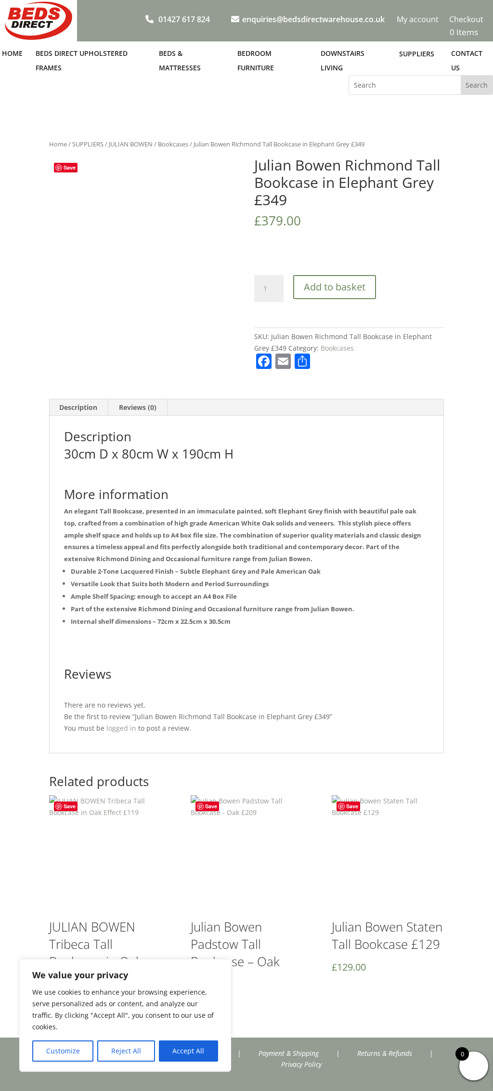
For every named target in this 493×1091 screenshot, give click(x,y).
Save (70, 167)
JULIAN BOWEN (131, 144)
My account (418, 20)
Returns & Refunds (384, 1053)
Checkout (466, 20)
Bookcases (173, 144)
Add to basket (334, 286)
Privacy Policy (301, 1064)
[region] (125, 1015)
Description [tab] (78, 407)
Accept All (188, 1050)
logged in (121, 728)
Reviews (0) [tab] (137, 407)
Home (58, 144)
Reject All (126, 1050)
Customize (63, 1050)
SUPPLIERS (88, 144)
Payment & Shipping (289, 1053)
